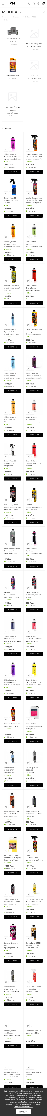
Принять (23, 1112)
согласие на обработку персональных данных (23, 1103)
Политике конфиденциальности (27, 1105)
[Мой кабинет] (38, 4)
